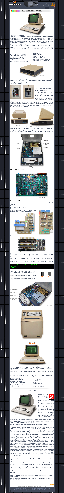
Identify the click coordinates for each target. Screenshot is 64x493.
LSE (43, 49)
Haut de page (52, 484)
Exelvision (32, 4)
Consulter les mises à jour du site (37, 490)
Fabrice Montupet (25, 487)
